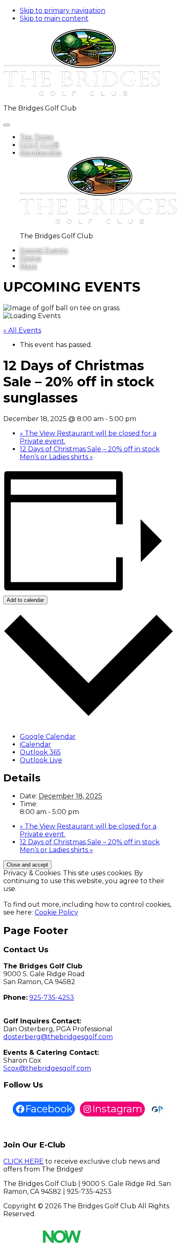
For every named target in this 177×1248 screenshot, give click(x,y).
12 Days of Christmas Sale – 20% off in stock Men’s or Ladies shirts (90, 453)
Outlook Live (41, 760)
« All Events (22, 330)
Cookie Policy (56, 912)
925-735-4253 (51, 997)
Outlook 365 (40, 752)
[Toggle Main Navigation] (6, 125)
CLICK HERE (23, 1161)
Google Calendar (48, 736)
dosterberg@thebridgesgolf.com (58, 1037)
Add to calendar (25, 600)
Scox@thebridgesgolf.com (47, 1068)
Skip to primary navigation (62, 10)
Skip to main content (54, 18)
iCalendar (35, 744)
